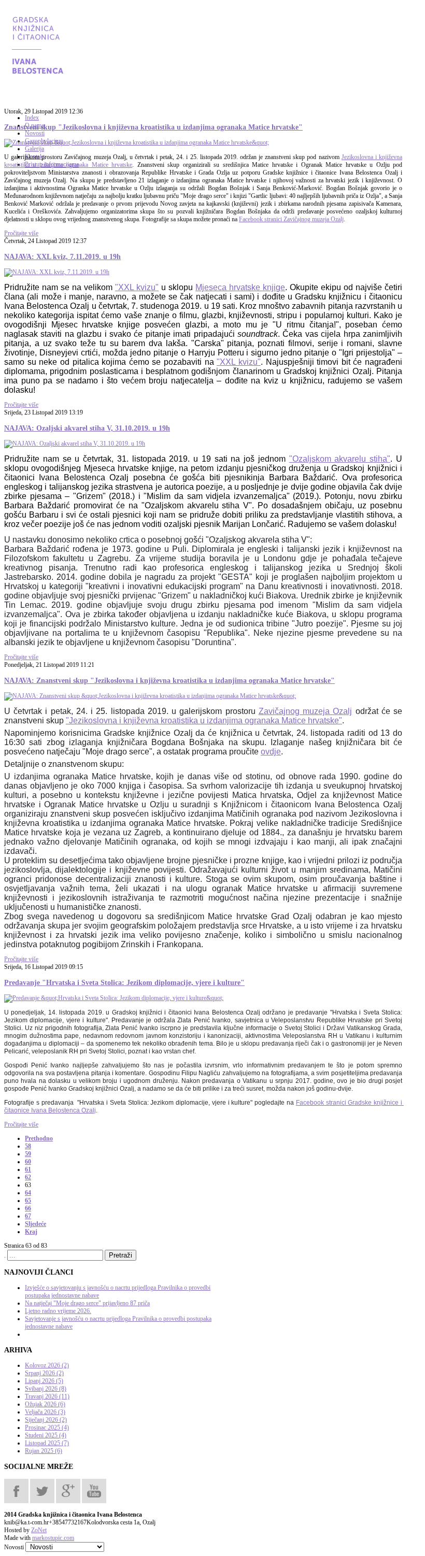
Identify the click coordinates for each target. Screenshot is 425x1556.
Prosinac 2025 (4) (47, 1427)
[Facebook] (16, 1490)
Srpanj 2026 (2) (44, 1373)
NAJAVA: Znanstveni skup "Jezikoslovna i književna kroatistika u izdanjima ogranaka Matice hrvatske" (169, 680)
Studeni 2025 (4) (45, 1435)
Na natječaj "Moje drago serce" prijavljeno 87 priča (87, 1303)
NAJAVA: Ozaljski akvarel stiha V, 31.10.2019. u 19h (87, 428)
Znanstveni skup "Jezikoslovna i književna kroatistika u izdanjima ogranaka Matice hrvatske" (153, 127)
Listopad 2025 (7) (47, 1443)
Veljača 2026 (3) (45, 1412)
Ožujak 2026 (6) (45, 1404)
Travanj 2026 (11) (47, 1396)
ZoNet (39, 1530)
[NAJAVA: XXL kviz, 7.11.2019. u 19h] (56, 272)
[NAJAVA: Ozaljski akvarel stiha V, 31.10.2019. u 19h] (74, 443)
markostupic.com (53, 1537)
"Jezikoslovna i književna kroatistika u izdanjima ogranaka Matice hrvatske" (204, 720)
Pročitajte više (21, 233)
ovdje (271, 751)
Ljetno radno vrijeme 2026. (58, 1311)
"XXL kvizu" (137, 287)
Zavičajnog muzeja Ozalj (305, 711)
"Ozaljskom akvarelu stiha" (340, 458)
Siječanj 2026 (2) (46, 1419)
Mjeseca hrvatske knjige (240, 287)
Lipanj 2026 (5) (44, 1380)
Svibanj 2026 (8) (45, 1388)
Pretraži (120, 1255)
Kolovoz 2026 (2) (47, 1365)
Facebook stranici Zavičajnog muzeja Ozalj (291, 219)
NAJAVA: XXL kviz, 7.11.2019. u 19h (62, 256)
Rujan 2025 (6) (43, 1450)
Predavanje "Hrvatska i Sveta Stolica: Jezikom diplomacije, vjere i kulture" (124, 982)
